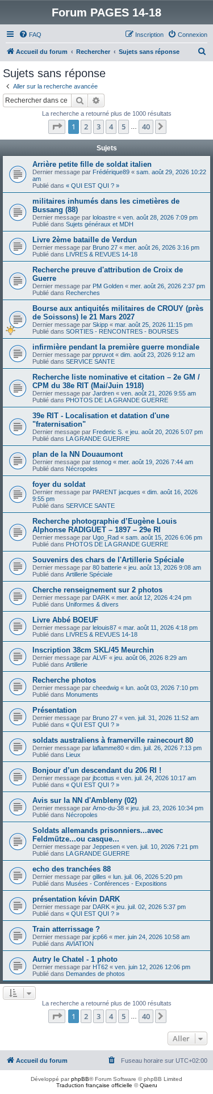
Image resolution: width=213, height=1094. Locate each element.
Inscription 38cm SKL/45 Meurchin (93, 650)
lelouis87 (104, 627)
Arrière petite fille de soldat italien (92, 164)
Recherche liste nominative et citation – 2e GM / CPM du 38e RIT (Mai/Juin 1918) (116, 381)
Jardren (103, 393)
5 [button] (124, 126)
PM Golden (108, 286)
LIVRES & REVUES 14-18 (101, 254)
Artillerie (76, 664)
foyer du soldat (58, 484)
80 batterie (107, 567)
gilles (99, 876)
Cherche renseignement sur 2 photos (97, 590)
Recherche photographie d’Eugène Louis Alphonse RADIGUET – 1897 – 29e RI (104, 525)
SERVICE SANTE (90, 361)
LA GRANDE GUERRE (98, 438)
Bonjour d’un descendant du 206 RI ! (96, 770)
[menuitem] (30, 34)
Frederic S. (108, 431)
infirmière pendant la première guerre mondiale (115, 347)
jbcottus (103, 778)
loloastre (104, 217)
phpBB (80, 1079)
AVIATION (80, 943)
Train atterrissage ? (66, 929)
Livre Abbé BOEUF (65, 620)
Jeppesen (106, 846)
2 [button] (86, 126)
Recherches (83, 292)
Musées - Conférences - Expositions (116, 883)
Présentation (54, 710)
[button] (56, 126)
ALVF (100, 657)
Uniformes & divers (92, 604)
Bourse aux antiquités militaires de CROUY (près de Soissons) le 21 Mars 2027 (117, 312)
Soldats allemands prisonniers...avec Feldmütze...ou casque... (97, 834)
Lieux (73, 754)
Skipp (100, 324)
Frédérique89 (111, 172)
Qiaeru (148, 1085)
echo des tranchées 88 (71, 869)
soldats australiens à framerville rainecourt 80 (112, 740)
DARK (101, 597)
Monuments (82, 694)
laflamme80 (108, 747)
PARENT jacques (116, 492)
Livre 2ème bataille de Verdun (84, 239)
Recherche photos (64, 680)
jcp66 (100, 936)
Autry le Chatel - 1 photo (75, 959)
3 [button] (99, 126)
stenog (102, 461)
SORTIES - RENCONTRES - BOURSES (122, 331)
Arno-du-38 (108, 808)
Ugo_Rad (106, 537)
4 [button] (111, 126)
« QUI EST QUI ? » (92, 185)
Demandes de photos (95, 973)
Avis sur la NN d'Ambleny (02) (84, 800)
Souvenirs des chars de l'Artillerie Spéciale (108, 560)
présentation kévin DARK (76, 899)
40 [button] (146, 126)
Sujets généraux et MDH (99, 224)
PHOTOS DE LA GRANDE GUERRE (117, 400)
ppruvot (103, 354)
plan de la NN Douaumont (77, 454)
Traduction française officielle (94, 1085)
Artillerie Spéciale (89, 574)
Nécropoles (82, 468)
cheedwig (106, 687)
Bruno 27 (105, 247)
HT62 (100, 966)
